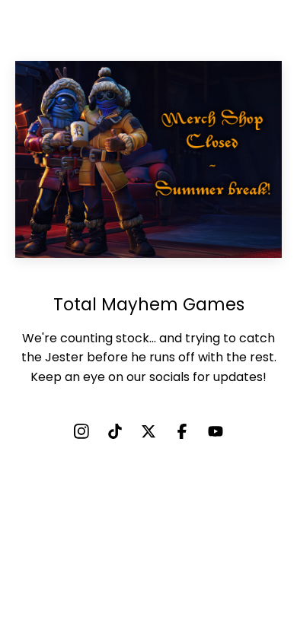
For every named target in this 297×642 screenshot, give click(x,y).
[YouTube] (215, 431)
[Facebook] (182, 431)
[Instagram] (81, 431)
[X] (148, 431)
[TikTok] (115, 431)
